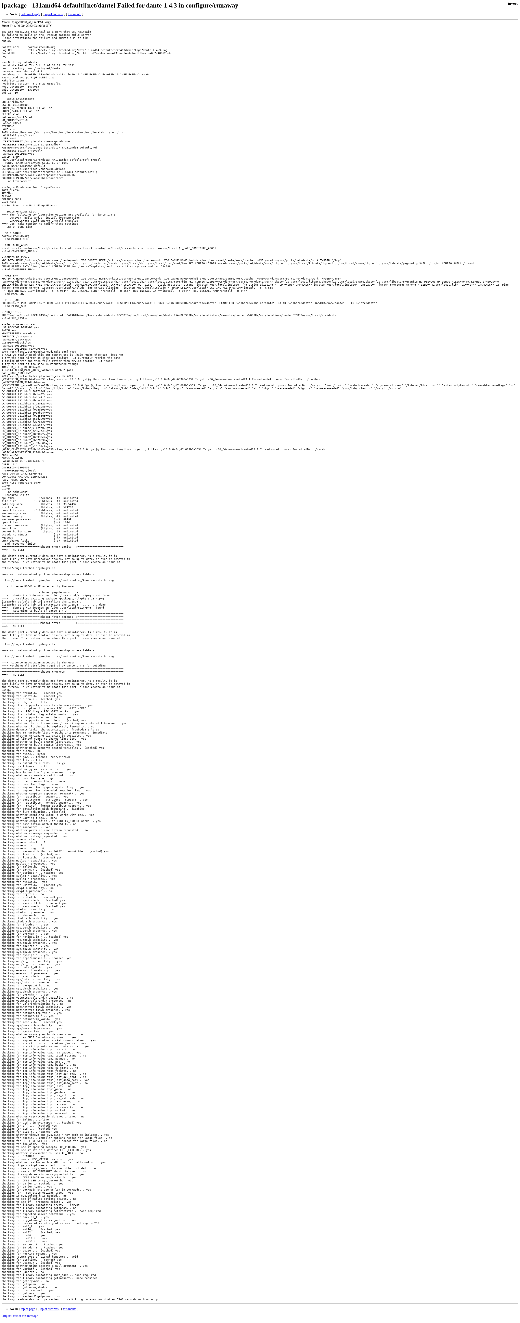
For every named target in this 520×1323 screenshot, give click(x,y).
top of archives (53, 14)
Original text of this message (20, 1316)
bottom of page (30, 14)
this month (74, 14)
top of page (28, 1309)
